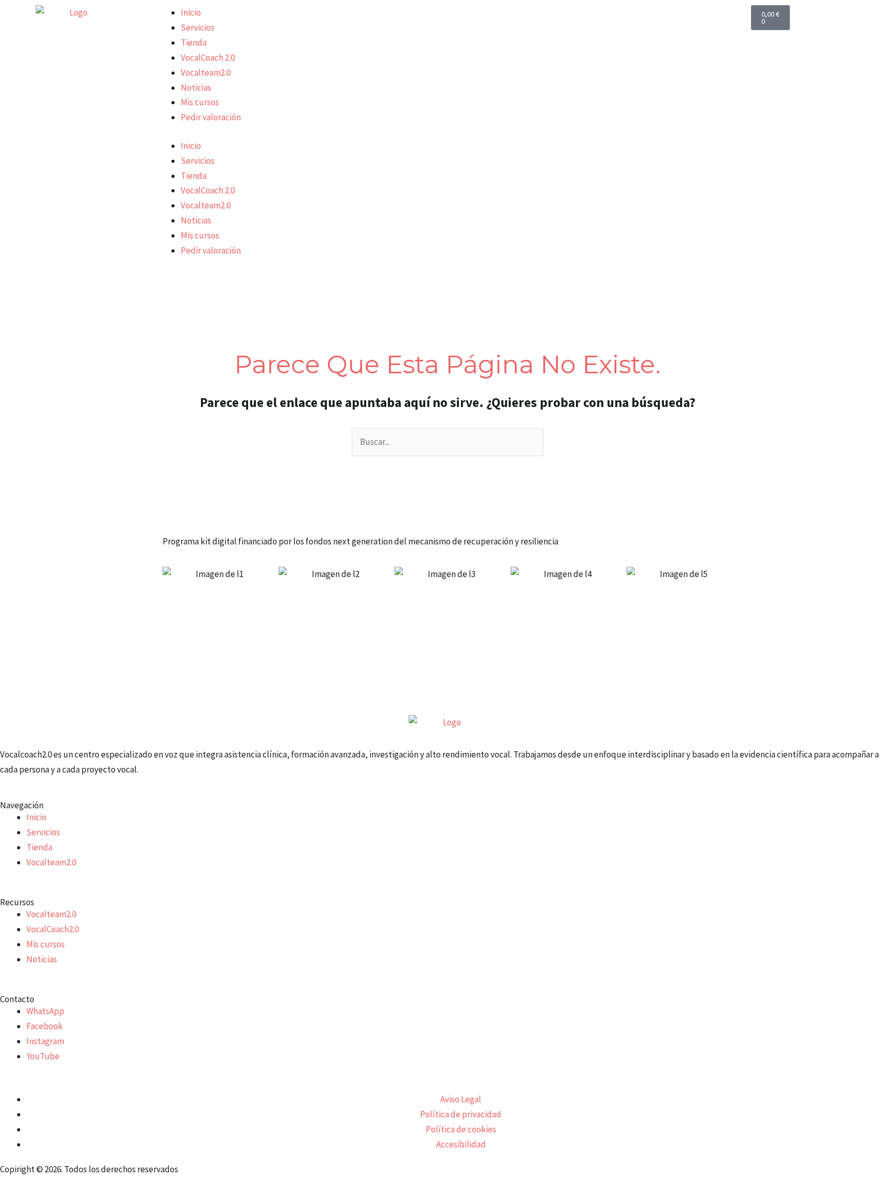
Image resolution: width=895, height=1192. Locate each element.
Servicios (197, 27)
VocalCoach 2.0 (208, 57)
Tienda (194, 42)
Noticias (196, 87)
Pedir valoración (211, 117)
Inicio (191, 12)
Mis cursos (200, 102)
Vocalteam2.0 (205, 72)
